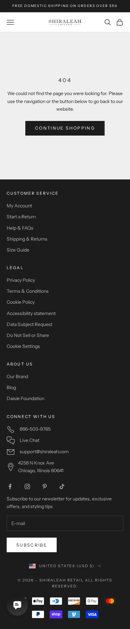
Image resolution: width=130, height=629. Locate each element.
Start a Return (21, 217)
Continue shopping (65, 128)
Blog (11, 387)
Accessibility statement (31, 313)
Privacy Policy (21, 280)
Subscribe (31, 545)
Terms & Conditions (28, 291)
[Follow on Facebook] (10, 486)
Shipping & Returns (27, 239)
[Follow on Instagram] (27, 486)
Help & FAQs (20, 228)
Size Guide (18, 250)
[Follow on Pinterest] (44, 486)
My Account (19, 206)
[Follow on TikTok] (62, 486)
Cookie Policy (21, 302)
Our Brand (17, 376)
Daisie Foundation (25, 398)
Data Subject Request (29, 324)
